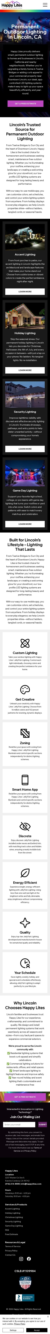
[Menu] (45, 5)
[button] (25, 370)
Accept (37, 1330)
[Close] (46, 1318)
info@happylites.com (31, 1184)
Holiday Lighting (25, 333)
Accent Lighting (25, 254)
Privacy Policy (19, 1324)
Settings (13, 1330)
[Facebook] (28, 1258)
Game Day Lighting (25, 490)
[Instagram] (21, 1258)
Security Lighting (25, 411)
